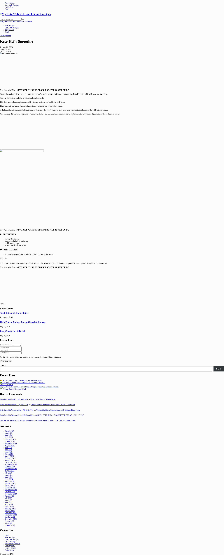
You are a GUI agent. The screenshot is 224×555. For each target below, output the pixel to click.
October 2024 (10, 467)
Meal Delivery (10, 542)
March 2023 (9, 506)
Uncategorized (5, 36)
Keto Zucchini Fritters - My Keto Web (14, 399)
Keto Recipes (10, 3)
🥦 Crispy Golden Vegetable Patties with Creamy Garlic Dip (22, 383)
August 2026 (9, 431)
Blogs (7, 9)
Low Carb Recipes (12, 5)
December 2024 (10, 462)
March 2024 (9, 481)
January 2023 (10, 511)
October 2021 (10, 525)
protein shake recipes (12, 544)
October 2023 (10, 492)
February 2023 (10, 509)
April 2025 (9, 454)
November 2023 (11, 490)
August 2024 (9, 471)
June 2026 (8, 433)
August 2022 (9, 521)
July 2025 (8, 448)
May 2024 (8, 477)
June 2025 (8, 450)
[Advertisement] (112, 71)
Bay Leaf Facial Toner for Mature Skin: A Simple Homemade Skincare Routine (29, 387)
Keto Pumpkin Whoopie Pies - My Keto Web (16, 410)
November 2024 (11, 464)
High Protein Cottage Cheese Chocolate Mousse (22, 322)
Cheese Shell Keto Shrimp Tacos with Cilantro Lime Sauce (53, 405)
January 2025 (10, 460)
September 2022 (11, 519)
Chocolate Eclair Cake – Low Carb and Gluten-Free (55, 420)
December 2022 (10, 513)
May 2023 (8, 502)
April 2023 (9, 504)
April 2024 (9, 479)
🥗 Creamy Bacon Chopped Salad (13, 389)
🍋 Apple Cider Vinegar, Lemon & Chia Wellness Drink (21, 380)
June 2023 (8, 500)
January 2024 (10, 485)
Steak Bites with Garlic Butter (14, 313)
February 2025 (10, 458)
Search (2, 365)
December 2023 (10, 488)
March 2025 (9, 456)
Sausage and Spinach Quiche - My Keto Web (16, 420)
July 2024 (8, 473)
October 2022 (10, 517)
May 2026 (8, 435)
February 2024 (10, 483)
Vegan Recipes (10, 548)
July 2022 (8, 523)
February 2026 (10, 439)
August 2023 (9, 496)
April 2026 (9, 437)
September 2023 (11, 494)
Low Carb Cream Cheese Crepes (43, 399)
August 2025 (9, 446)
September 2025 (11, 443)
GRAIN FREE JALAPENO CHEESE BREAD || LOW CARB (60, 415)
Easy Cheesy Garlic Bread (12, 331)
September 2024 (11, 469)
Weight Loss (9, 7)
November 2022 (11, 515)
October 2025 (10, 441)
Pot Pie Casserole (6, 385)
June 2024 (8, 475)
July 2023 (8, 498)
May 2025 (8, 452)
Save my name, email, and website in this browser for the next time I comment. (32, 357)
